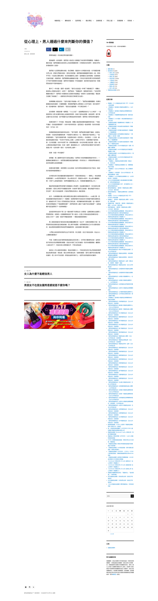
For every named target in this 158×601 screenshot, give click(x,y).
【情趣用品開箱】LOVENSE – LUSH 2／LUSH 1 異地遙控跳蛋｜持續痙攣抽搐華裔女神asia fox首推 (120, 453)
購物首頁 (68, 21)
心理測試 (111, 80)
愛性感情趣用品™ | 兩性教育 (32, 593)
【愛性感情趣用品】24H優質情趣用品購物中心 (120, 292)
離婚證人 (114, 574)
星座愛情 (111, 84)
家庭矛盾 (111, 78)
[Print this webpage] (68, 49)
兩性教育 (32, 54)
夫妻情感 (111, 74)
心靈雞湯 (111, 82)
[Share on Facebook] (48, 49)
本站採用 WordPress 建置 (48, 593)
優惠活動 (110, 69)
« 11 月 (112, 534)
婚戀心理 (111, 76)
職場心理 (111, 86)
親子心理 (111, 88)
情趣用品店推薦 (112, 90)
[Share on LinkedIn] (61, 49)
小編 (25, 48)
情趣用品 (57, 21)
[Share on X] (55, 49)
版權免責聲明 (111, 548)
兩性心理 (26, 54)
